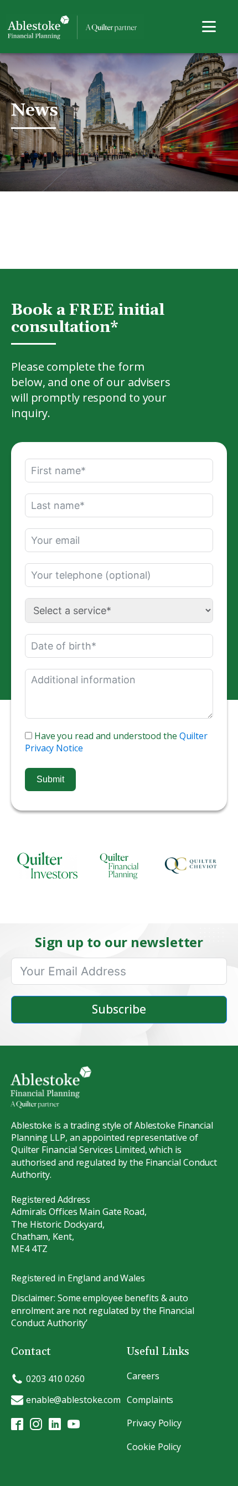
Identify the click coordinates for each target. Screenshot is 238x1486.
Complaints (150, 1400)
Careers (143, 1376)
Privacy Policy (154, 1423)
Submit (50, 779)
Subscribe (119, 1009)
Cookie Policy (154, 1447)
